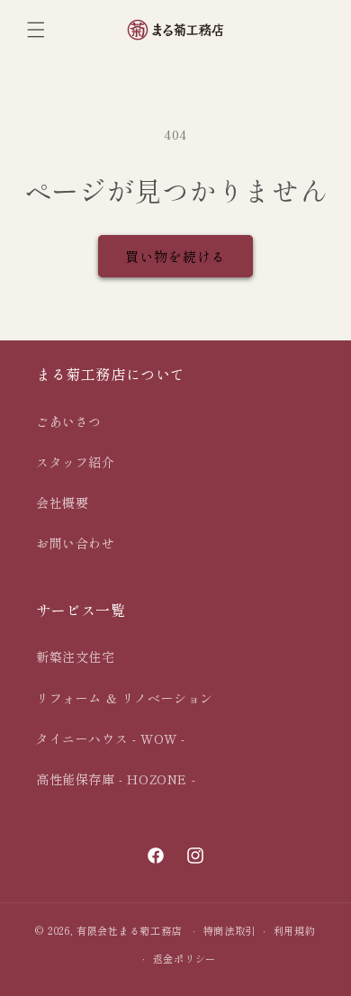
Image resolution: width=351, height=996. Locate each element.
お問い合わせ (75, 543)
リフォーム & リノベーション (124, 698)
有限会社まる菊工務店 (129, 930)
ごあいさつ (69, 421)
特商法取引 (229, 930)
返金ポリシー (184, 958)
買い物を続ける (175, 256)
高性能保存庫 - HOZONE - (115, 779)
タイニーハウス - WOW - (110, 738)
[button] (36, 30)
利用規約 (295, 930)
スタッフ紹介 (75, 462)
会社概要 (62, 502)
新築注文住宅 (75, 656)
